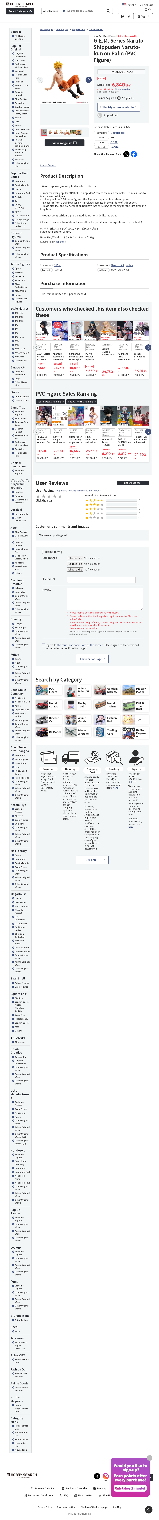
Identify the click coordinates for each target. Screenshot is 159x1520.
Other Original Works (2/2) (22, 1142)
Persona (19, 81)
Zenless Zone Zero (21, 87)
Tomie (18, 125)
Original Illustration (20, 55)
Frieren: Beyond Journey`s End (22, 142)
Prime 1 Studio (22, 396)
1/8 (16, 332)
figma (18, 211)
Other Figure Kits (21, 384)
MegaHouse (117, 132)
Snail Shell (20, 280)
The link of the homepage (94, 1507)
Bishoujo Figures (19, 413)
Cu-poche (19, 823)
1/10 (17, 340)
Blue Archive (21, 99)
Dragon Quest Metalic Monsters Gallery (22, 1006)
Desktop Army (22, 947)
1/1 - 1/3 (19, 312)
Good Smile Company (20, 1163)
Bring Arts (20, 1014)
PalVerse (19, 588)
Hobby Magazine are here (21, 1408)
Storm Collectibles (21, 285)
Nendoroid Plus (22, 1182)
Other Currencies (122, 89)
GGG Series (20, 902)
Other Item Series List (20, 225)
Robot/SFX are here (22, 1361)
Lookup (18, 189)
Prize (17, 1331)
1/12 (17, 344)
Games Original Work (22, 242)
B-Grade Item (21, 1319)
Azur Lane (20, 60)
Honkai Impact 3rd (22, 437)
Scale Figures (21, 720)
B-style (18, 196)
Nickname (48, 578)
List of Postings (132, 482)
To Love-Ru (20, 1056)
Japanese (61, 241)
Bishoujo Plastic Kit (20, 373)
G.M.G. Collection (20, 918)
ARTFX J (19, 815)
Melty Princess (22, 906)
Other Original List (22, 165)
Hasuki (18, 294)
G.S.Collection (22, 215)
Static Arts (20, 998)
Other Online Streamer (21, 501)
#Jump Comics (48, 165)
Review (46, 590)
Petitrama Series (20, 929)
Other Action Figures (21, 300)
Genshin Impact (19, 94)
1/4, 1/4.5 (19, 316)
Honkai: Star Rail (21, 76)
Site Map (117, 1507)
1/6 (16, 324)
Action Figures (22, 982)
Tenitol (18, 658)
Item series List (20, 1445)
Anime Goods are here (21, 1389)
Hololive (19, 492)
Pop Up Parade (22, 185)
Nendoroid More (20, 1177)
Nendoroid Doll (22, 192)
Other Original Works (22, 256)
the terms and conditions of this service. (80, 645)
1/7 (16, 328)
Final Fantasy (21, 1018)
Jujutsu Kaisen (22, 106)
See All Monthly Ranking (80, 401)
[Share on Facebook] (134, 154)
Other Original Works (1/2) (22, 1135)
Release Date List (21, 1427)
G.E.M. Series (21, 923)
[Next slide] (89, 80)
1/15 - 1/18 (20, 348)
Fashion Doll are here (21, 1375)
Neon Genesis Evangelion (21, 135)
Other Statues (22, 400)
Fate (17, 121)
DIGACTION (20, 290)
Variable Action (22, 951)
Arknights (19, 102)
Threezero (20, 1042)
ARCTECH (19, 276)
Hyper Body (20, 763)
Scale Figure (21, 627)
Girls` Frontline (22, 129)
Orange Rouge (22, 219)
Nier (17, 1026)
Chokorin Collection (20, 935)
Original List (21, 1450)
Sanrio (18, 117)
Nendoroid (20, 181)
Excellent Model (19, 942)
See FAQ (91, 860)
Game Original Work (22, 597)
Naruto (114, 147)
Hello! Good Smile (20, 715)
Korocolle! (20, 592)
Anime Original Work (22, 249)
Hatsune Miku (21, 513)
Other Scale (21, 360)
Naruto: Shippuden (122, 265)
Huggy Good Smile (21, 772)
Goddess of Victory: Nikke (21, 66)
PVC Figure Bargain (20, 37)
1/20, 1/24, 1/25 (22, 352)
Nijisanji (19, 495)
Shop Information (66, 1507)
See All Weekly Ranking (49, 401)
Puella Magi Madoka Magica (20, 152)
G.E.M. (114, 142)
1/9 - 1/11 (19, 336)
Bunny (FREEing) (19, 206)
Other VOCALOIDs (20, 519)
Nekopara (19, 159)
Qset (17, 767)
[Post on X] (126, 154)
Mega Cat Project (19, 911)
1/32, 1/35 (19, 356)
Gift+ (17, 200)
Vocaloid (19, 71)
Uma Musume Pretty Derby (22, 112)
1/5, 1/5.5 (19, 320)
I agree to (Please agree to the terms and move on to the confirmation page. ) (92, 646)
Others (18, 573)
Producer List (21, 1439)
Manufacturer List (21, 1434)
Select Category (18, 11)
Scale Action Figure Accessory (21, 1345)
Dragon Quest (22, 1022)
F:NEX (17, 662)
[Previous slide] (40, 80)
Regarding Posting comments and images (78, 490)
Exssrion (19, 272)
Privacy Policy (45, 1507)
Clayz (17, 378)
